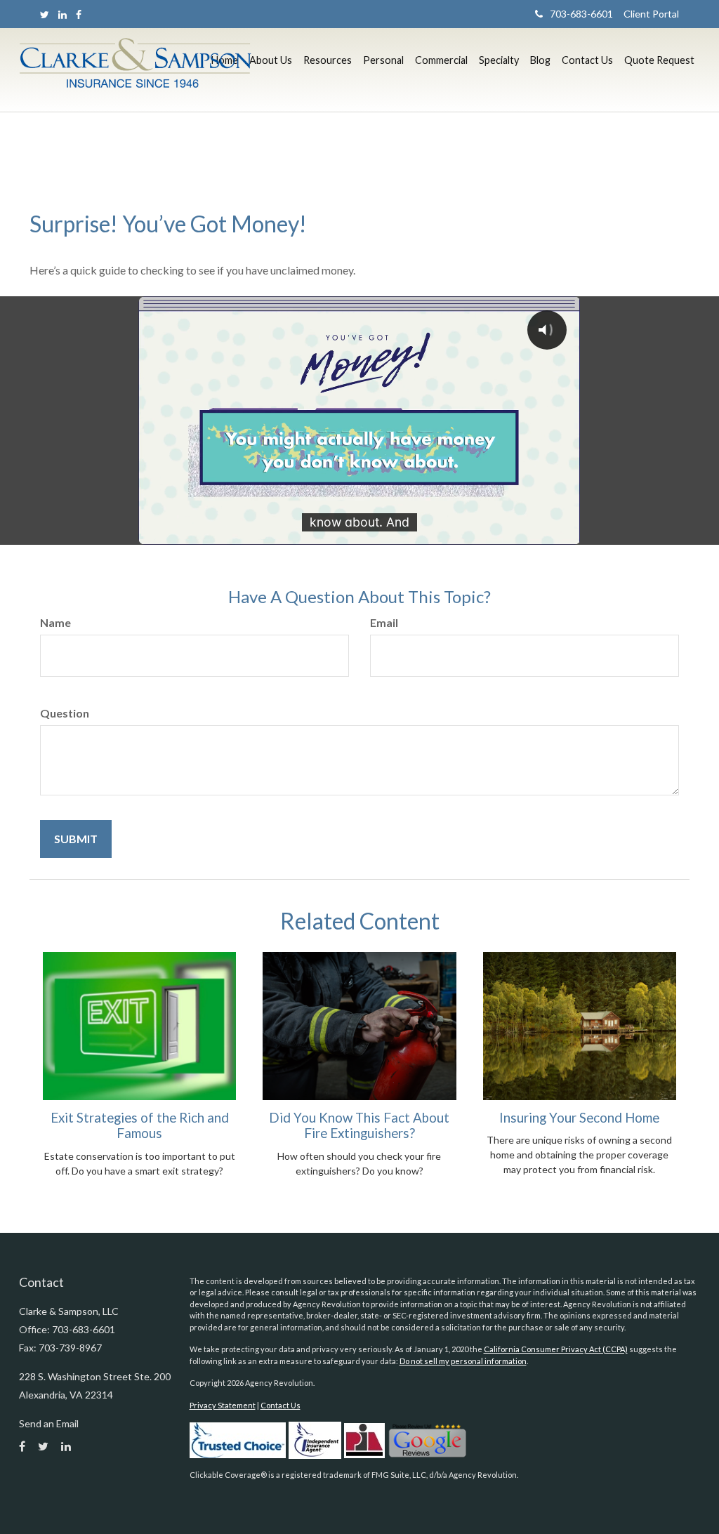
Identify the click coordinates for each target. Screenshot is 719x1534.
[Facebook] (78, 14)
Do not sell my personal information (463, 1361)
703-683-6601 (581, 14)
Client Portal (646, 14)
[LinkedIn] (62, 14)
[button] (271, 60)
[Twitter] (44, 14)
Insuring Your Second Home (579, 1117)
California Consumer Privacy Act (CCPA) (556, 1349)
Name (55, 622)
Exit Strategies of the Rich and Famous (140, 1125)
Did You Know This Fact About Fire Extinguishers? (359, 1125)
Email (384, 622)
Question (64, 713)
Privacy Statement (223, 1405)
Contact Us (280, 1405)
